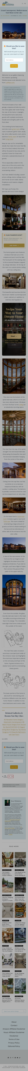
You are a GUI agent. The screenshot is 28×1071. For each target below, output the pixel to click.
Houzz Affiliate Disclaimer (14, 1032)
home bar (7, 521)
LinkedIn (10, 834)
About (13, 1022)
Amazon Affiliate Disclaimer (14, 1029)
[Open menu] (22, 3)
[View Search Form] (25, 4)
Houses (25, 15)
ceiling (21, 405)
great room (16, 129)
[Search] (24, 1011)
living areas (9, 139)
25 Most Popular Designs (13, 827)
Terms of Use (14, 1039)
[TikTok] (20, 1058)
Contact (14, 1025)
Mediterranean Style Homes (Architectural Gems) (11, 785)
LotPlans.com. (10, 83)
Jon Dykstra (6, 15)
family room (12, 137)
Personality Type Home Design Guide (12, 820)
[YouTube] (17, 1058)
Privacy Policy (14, 1043)
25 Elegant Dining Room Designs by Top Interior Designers (14, 729)
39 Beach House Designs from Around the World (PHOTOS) (14, 724)
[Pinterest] (15, 1058)
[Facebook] (13, 1058)
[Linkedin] (8, 1058)
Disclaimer (14, 1036)
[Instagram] (10, 1058)
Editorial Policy (14, 1046)
